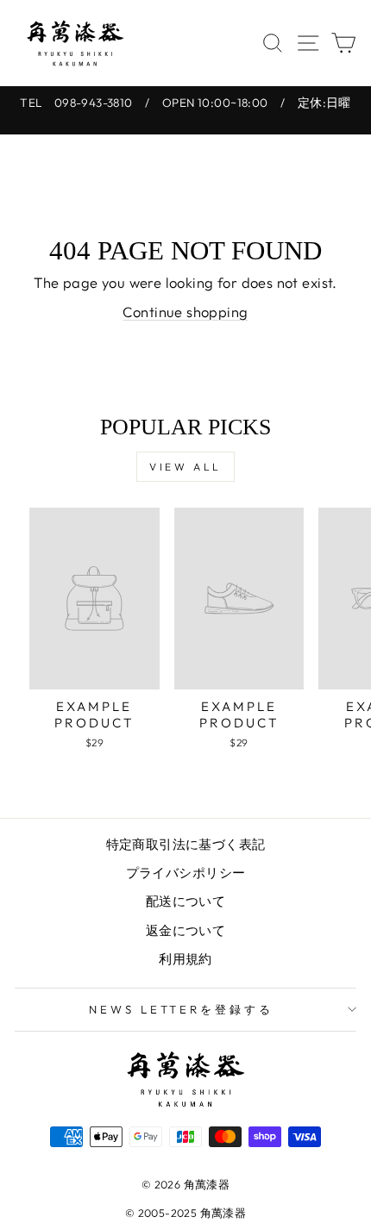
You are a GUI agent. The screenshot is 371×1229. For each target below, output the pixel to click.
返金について (185, 930)
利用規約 (185, 959)
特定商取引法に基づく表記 (186, 844)
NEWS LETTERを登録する (181, 1009)
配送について (185, 901)
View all (185, 466)
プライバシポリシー (186, 872)
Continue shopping (185, 312)
